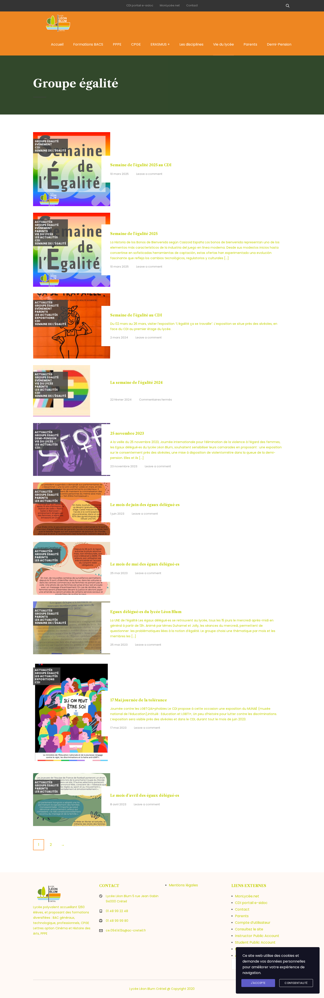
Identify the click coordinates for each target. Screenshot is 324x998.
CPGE (136, 44)
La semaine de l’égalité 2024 (136, 382)
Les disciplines (191, 44)
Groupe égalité (47, 141)
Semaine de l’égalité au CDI (136, 315)
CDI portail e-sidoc (139, 5)
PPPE (117, 44)
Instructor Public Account (257, 935)
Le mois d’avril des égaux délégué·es (144, 795)
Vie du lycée (223, 44)
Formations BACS (88, 44)
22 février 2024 (121, 399)
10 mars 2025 (119, 174)
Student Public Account (255, 942)
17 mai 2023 (118, 728)
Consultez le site (249, 929)
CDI (37, 147)
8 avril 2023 (118, 804)
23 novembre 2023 (123, 466)
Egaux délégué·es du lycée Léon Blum (145, 612)
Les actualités (46, 237)
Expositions (44, 318)
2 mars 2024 (119, 337)
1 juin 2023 (117, 514)
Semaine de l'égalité (50, 150)
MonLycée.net (170, 5)
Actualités (43, 222)
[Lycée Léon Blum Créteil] (62, 22)
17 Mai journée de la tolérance (138, 700)
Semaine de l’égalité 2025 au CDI (140, 165)
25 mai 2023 (119, 573)
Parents (250, 44)
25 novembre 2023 (127, 433)
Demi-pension (45, 438)
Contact (192, 5)
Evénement (43, 144)
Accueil (57, 44)
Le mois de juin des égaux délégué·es (145, 505)
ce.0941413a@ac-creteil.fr (126, 930)
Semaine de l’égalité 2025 (134, 233)
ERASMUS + (160, 44)
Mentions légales (183, 885)
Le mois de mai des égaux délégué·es (144, 564)
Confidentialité (296, 983)
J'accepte (258, 983)
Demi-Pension (279, 44)
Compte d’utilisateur (252, 922)
